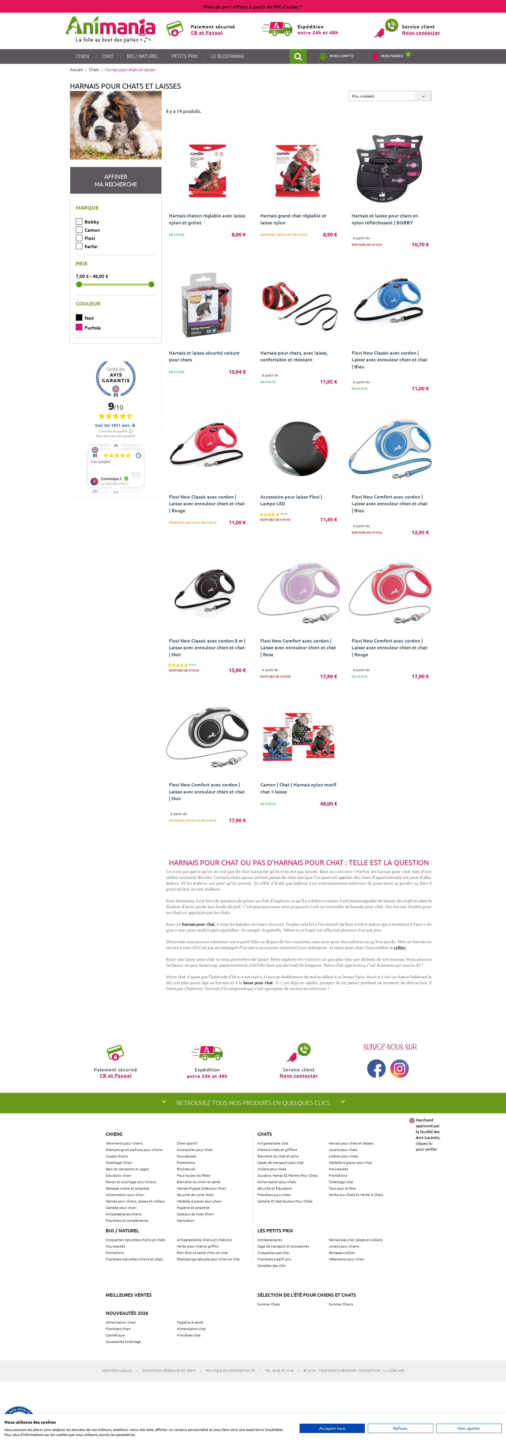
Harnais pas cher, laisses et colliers (355, 1239)
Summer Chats (268, 1304)
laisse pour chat (258, 982)
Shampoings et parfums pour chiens (134, 1149)
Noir (89, 318)
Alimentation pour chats (276, 1181)
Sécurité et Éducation (274, 1188)
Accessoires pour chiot (195, 1149)
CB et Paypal (207, 32)
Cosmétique (115, 1335)
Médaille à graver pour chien (199, 1201)
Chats (264, 1134)
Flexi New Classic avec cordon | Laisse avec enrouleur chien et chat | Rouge (207, 503)
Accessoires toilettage (123, 1341)
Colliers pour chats (271, 1168)
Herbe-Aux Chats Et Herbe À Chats (356, 1194)
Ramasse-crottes (342, 1252)
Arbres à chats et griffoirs (277, 1149)
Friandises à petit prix (274, 1259)
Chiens (114, 1134)
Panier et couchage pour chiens (131, 1181)
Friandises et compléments (127, 1220)
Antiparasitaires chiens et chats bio (204, 1239)
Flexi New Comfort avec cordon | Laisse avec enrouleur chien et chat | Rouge (390, 647)
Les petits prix (275, 1230)
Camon (92, 230)
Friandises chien (118, 1328)
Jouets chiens (117, 1156)
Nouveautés (186, 1156)
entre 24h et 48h (318, 32)
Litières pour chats (343, 1156)
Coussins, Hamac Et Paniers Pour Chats (287, 1175)
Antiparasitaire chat (272, 1143)
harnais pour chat (198, 924)
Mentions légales (120, 1370)
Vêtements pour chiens (124, 1143)
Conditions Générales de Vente (171, 1370)
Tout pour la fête (342, 1188)
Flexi (90, 238)
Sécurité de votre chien (195, 1194)
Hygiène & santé (190, 1322)
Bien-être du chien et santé (198, 1181)
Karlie (91, 246)
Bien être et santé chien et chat (202, 1252)
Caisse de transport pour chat (280, 1162)
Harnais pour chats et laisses (351, 1143)
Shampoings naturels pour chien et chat (208, 1259)
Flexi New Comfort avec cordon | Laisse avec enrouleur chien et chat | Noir (207, 791)
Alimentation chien (121, 1322)
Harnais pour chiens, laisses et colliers (135, 1201)
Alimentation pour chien (125, 1194)
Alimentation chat (191, 1328)
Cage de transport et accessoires (283, 1246)
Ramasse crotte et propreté (127, 1188)
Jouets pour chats (343, 1149)
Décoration (185, 1220)
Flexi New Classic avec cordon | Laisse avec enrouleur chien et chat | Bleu (390, 359)
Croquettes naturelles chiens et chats (135, 1239)
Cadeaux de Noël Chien (195, 1214)
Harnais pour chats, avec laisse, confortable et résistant (294, 355)
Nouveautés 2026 (127, 1313)
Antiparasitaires (269, 1239)
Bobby (92, 221)
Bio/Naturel (186, 1168)
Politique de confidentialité (233, 1370)
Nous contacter (421, 32)
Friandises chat (189, 1335)
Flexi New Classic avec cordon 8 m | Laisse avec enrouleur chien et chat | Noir (207, 647)
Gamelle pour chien (121, 1207)
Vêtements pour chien (346, 1259)
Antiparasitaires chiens (123, 1214)
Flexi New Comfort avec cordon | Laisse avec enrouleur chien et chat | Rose (298, 647)
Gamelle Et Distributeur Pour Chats (284, 1201)
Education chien (118, 1175)
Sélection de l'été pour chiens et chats (306, 1295)
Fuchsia (93, 327)
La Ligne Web (393, 1370)
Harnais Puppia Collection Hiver (201, 1188)
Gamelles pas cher (271, 1265)
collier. (400, 947)
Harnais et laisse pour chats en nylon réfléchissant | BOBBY (385, 218)
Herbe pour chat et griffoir (198, 1246)
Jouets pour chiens (344, 1246)
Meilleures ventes (129, 1295)
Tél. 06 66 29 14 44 (282, 1370)
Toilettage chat (341, 1181)
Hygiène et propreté (193, 1207)
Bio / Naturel (122, 1230)
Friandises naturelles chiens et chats (134, 1259)
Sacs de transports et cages (127, 1168)
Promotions (186, 1162)
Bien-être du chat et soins (277, 1156)
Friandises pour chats (273, 1194)
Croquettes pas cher (273, 1252)
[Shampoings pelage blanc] (116, 125)
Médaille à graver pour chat (350, 1162)
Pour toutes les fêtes (193, 1175)
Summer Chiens (341, 1304)
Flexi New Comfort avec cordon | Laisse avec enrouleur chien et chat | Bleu (390, 503)
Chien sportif (187, 1143)
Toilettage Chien (119, 1162)
